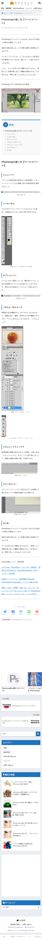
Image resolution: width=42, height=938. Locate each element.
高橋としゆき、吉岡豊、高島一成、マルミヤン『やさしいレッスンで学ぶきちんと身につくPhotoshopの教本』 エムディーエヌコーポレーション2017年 (21, 591)
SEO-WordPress (18, 8)
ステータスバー (12, 147)
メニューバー (11, 134)
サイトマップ (29, 927)
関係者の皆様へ (15, 924)
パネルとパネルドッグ (14, 142)
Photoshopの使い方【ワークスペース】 (19, 131)
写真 (2, 8)
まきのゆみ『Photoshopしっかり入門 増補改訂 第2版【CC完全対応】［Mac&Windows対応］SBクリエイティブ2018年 (21, 570)
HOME (22, 920)
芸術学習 (8, 8)
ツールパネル (11, 137)
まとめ (9, 150)
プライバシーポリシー (15, 927)
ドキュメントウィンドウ (15, 145)
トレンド (29, 8)
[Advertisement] (21, 646)
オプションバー (12, 139)
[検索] (38, 734)
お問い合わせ (8, 765)
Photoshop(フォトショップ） (22, 620)
